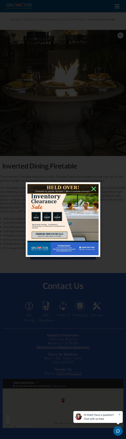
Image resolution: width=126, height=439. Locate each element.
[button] (93, 189)
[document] (63, 219)
